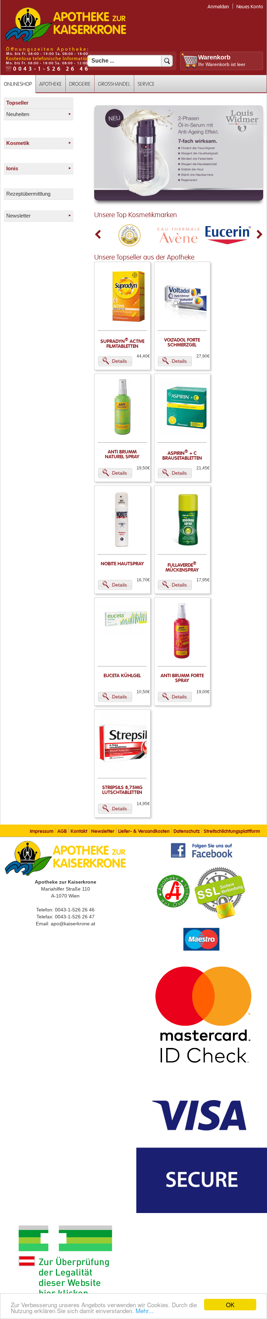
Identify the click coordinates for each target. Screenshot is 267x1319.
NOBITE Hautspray (122, 564)
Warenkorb (214, 57)
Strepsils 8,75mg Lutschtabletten (122, 790)
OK (230, 1304)
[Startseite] (66, 41)
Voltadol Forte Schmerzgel (182, 342)
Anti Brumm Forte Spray (182, 678)
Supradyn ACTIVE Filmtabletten (122, 344)
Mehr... (145, 1310)
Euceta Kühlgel (122, 676)
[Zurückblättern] (97, 235)
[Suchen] (167, 61)
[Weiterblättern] (259, 235)
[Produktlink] (128, 324)
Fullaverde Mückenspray (182, 567)
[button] (115, 361)
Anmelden (218, 7)
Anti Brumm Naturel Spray (122, 454)
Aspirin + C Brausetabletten (182, 455)
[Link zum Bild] (178, 152)
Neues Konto (249, 7)
